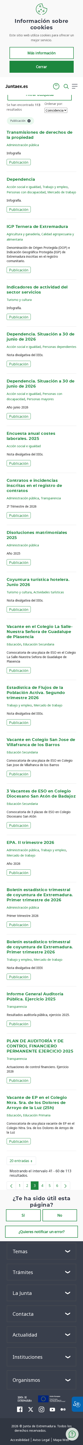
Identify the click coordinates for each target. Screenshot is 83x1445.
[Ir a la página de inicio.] (15, 86)
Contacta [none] (23, 1313)
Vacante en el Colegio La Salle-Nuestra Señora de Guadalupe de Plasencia (40, 632)
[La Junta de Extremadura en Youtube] (52, 1409)
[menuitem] (20, 1440)
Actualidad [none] (25, 1334)
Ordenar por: (53, 104)
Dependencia (21, 180)
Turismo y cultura (19, 300)
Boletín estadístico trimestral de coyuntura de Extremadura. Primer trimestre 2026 (40, 947)
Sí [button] (23, 1215)
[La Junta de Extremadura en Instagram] (41, 1409)
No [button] (59, 1215)
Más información (41, 53)
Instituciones (27, 1356)
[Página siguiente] (65, 1185)
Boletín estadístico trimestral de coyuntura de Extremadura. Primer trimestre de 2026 (40, 895)
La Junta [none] (22, 1293)
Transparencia (51, 498)
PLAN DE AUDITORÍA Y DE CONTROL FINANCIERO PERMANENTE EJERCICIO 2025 (40, 1046)
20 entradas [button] (23, 1161)
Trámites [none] (23, 1272)
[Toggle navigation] (34, 86)
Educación (14, 644)
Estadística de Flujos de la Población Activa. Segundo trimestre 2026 (36, 693)
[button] (56, 86)
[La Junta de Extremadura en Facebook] (19, 1409)
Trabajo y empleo (55, 187)
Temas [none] (20, 1251)
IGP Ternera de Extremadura (37, 227)
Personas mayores (40, 399)
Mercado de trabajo (61, 192)
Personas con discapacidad (26, 192)
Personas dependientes (59, 347)
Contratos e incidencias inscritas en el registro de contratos (34, 486)
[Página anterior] (11, 1185)
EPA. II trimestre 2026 (30, 843)
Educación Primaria (36, 1115)
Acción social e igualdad (24, 187)
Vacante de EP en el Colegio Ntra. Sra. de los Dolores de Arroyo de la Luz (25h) (37, 1103)
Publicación (18, 162)
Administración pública (23, 145)
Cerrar (41, 66)
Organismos (26, 1379)
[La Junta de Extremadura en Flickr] (63, 1409)
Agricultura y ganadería (23, 234)
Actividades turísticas (48, 592)
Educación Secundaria (38, 644)
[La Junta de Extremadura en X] (30, 1409)
